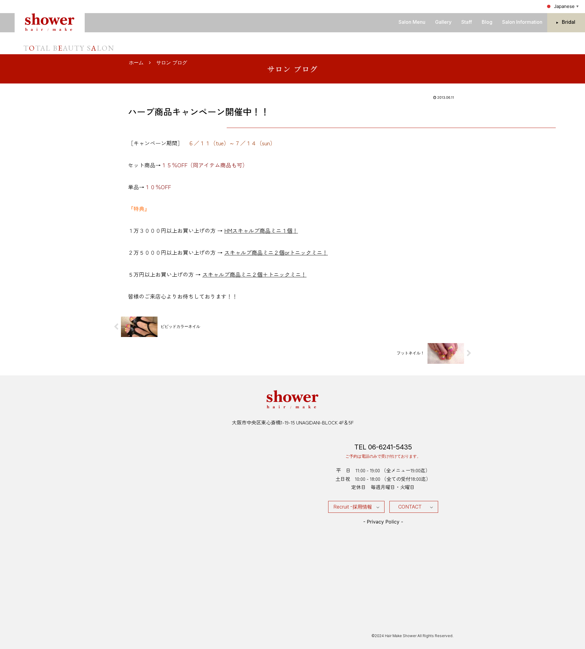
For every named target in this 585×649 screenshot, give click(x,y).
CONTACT (410, 507)
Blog (487, 22)
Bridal (568, 22)
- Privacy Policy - (383, 522)
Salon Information (522, 22)
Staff (466, 22)
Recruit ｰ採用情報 (352, 507)
